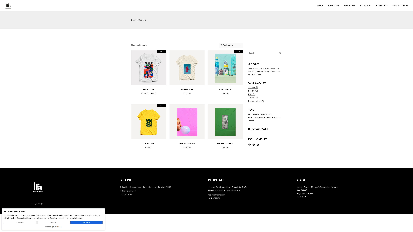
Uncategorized (254, 101)
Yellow (251, 120)
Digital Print (265, 114)
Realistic (276, 117)
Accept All (86, 222)
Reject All (53, 222)
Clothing (251, 87)
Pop (269, 117)
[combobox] (231, 45)
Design (251, 91)
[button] (149, 96)
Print (250, 94)
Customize (20, 222)
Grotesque (253, 117)
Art (249, 114)
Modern (262, 117)
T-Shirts (251, 98)
